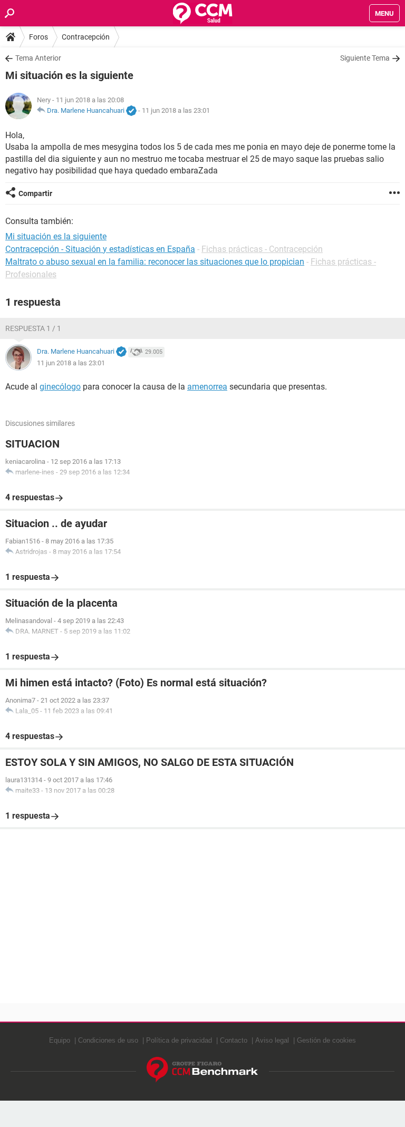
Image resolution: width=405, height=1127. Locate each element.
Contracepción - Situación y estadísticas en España (100, 249)
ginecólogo (60, 387)
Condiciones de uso (108, 1040)
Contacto (233, 1040)
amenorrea (207, 387)
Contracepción (86, 37)
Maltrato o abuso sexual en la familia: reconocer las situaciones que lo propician (154, 262)
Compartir (35, 193)
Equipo (59, 1040)
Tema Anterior (38, 58)
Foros (38, 37)
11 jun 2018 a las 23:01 (176, 110)
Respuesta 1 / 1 (33, 328)
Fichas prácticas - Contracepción (262, 249)
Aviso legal (272, 1040)
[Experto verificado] (131, 111)
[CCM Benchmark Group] (202, 1070)
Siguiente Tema (365, 58)
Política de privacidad (179, 1040)
